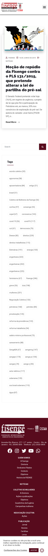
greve (13, 285)
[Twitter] (24, 451)
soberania (15, 378)
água (13, 393)
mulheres (15, 293)
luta (26, 285)
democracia (26, 228)
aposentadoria (17, 186)
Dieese (14, 236)
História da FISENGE (24, 478)
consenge (29, 207)
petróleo (31, 307)
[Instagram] (17, 451)
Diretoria (24, 464)
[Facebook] (10, 451)
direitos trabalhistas (19, 243)
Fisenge (11, 58)
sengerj (14, 364)
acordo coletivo (17, 171)
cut (12, 228)
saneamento (16, 343)
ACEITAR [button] (34, 550)
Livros (24, 535)
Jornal (24, 525)
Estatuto (24, 471)
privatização (16, 314)
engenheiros (16, 271)
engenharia (16, 257)
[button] (44, 7)
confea (14, 207)
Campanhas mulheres (24, 506)
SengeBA (15, 350)
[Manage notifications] (42, 550)
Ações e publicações (24, 496)
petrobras (15, 307)
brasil (13, 193)
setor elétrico (17, 371)
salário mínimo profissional (22, 335)
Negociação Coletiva (19, 300)
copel (13, 214)
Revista (24, 528)
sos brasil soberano (19, 385)
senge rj (29, 364)
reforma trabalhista (19, 328)
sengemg (31, 350)
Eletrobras (15, 250)
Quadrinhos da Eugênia (24, 503)
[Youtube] (31, 451)
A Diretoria (24, 493)
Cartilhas (24, 531)
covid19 (29, 221)
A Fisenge (24, 461)
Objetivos (24, 474)
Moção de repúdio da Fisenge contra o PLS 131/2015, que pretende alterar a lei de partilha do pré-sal (23, 78)
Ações (24, 516)
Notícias (9, 61)
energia (32, 250)
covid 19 (14, 221)
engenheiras (16, 264)
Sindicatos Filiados (24, 468)
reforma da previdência (21, 321)
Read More (11, 122)
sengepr (15, 357)
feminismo (15, 278)
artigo (33, 186)
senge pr (31, 357)
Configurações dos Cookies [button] (15, 550)
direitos (28, 236)
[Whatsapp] (38, 451)
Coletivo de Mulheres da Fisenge (24, 200)
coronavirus (29, 214)
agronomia (15, 178)
